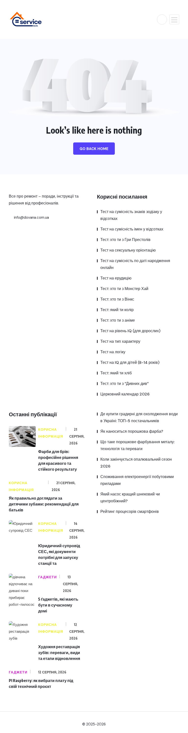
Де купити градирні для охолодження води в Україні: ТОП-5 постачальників (139, 417)
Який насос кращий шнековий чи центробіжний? (130, 498)
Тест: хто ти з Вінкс (117, 299)
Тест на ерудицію (115, 278)
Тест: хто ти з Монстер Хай (124, 288)
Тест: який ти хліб (116, 373)
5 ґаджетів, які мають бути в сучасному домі (58, 605)
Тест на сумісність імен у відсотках (131, 229)
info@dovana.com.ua (31, 217)
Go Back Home (94, 148)
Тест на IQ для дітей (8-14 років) (129, 362)
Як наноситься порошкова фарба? (131, 431)
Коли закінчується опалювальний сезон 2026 (136, 463)
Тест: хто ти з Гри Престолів (125, 239)
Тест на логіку (112, 351)
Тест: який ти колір (117, 309)
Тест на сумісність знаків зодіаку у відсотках (131, 215)
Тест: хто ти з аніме (117, 320)
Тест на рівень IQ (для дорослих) (130, 330)
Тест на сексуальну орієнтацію (128, 250)
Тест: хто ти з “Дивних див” (124, 383)
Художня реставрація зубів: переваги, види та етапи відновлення (59, 652)
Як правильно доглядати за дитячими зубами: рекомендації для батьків (44, 504)
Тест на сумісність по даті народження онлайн (135, 264)
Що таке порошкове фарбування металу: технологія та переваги (137, 445)
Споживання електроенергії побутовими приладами (137, 480)
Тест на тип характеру (120, 341)
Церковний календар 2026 (125, 394)
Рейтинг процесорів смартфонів (129, 511)
